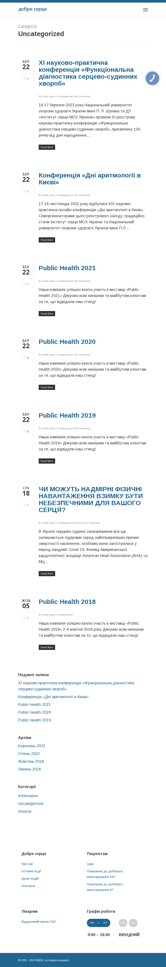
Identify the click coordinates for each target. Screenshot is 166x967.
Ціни (90, 864)
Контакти (28, 886)
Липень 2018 (29, 769)
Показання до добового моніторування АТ (105, 887)
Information (28, 796)
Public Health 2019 (67, 415)
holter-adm (48, 96)
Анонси (78, 523)
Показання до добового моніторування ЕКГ (105, 874)
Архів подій (29, 878)
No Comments (82, 96)
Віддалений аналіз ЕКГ (38, 921)
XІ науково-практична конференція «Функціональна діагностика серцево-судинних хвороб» (88, 73)
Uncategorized (64, 96)
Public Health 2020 (67, 341)
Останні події (31, 871)
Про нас (27, 864)
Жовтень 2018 (31, 761)
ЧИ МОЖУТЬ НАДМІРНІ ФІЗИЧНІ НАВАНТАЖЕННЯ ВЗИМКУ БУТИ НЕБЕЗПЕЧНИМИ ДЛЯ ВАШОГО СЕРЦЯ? (91, 499)
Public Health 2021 (67, 267)
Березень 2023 (31, 746)
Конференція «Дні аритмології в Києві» (90, 179)
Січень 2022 (29, 754)
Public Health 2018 (67, 601)
